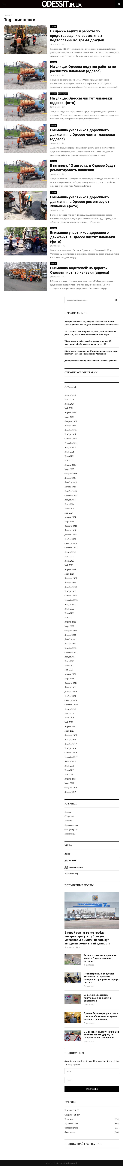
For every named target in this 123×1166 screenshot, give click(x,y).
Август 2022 (70, 604)
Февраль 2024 (70, 525)
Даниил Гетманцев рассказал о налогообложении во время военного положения (101, 1016)
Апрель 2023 (70, 569)
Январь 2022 (70, 634)
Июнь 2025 (69, 456)
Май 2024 (68, 512)
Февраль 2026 (70, 421)
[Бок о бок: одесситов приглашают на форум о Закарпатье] (72, 999)
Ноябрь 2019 (70, 748)
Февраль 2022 (70, 630)
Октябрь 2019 (70, 752)
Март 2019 (69, 783)
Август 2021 (70, 656)
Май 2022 (68, 617)
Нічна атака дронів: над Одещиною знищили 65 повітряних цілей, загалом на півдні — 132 (87, 343)
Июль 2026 (69, 399)
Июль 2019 (69, 765)
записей (70, 860)
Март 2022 (69, 626)
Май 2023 (68, 565)
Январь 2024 (70, 530)
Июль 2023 (69, 556)
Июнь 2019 (69, 770)
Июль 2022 (69, 608)
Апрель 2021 (70, 674)
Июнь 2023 (69, 560)
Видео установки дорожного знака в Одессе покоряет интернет (100, 958)
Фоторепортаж (63, 94)
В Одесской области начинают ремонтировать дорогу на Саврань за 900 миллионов (101, 1035)
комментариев (73, 866)
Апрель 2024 (70, 517)
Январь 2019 (70, 791)
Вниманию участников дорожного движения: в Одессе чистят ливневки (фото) (82, 237)
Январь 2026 (70, 425)
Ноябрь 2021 (70, 643)
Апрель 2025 (70, 464)
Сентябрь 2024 (71, 495)
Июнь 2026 (69, 403)
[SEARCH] (116, 300)
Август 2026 (70, 395)
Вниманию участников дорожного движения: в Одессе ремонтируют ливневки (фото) (79, 201)
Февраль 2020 (70, 735)
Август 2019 (70, 761)
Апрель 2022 (70, 621)
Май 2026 (68, 408)
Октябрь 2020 (70, 700)
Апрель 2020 (70, 726)
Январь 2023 (70, 582)
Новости (53, 27)
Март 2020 (69, 730)
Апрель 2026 (70, 412)
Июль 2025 (69, 451)
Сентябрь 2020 (71, 704)
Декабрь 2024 (70, 482)
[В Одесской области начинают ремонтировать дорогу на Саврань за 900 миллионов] (72, 1036)
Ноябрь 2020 (70, 696)
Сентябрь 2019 (71, 756)
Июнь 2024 (69, 508)
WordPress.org (71, 873)
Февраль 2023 (70, 578)
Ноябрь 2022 (70, 591)
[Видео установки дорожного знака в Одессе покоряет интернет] (72, 959)
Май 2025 (68, 460)
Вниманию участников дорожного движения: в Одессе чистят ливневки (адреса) (82, 134)
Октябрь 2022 (70, 595)
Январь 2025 (70, 477)
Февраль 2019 (70, 787)
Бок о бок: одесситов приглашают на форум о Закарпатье (97, 998)
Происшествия (71, 824)
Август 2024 (70, 499)
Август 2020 (70, 709)
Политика (68, 820)
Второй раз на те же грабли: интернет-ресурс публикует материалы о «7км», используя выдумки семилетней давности (87, 938)
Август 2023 (70, 552)
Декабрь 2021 (70, 639)
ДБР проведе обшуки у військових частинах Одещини (90, 360)
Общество (69, 816)
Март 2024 (69, 521)
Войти (67, 853)
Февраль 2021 (70, 682)
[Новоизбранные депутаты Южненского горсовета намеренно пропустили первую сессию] (72, 977)
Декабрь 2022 (70, 586)
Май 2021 (68, 669)
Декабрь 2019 (70, 743)
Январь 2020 (70, 739)
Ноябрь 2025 (70, 434)
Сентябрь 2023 (71, 547)
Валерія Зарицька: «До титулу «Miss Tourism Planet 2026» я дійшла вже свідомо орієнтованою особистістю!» (91, 323)
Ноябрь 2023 (70, 539)
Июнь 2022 (69, 613)
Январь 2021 (70, 687)
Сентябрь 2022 (71, 599)
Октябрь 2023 (70, 543)
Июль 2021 (69, 661)
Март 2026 (69, 416)
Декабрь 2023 (70, 534)
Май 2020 (68, 722)
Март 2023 (69, 573)
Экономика (69, 833)
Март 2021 (69, 678)
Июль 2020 (69, 713)
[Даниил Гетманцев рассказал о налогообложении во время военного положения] (72, 1017)
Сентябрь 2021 (71, 652)
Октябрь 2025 (70, 438)
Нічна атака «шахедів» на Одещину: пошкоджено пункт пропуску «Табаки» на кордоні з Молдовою (91, 352)
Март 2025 (69, 469)
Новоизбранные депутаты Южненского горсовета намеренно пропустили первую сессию (101, 978)
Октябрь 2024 (70, 491)
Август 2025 (70, 447)
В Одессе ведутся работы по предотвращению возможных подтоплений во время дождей (77, 35)
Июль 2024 (69, 504)
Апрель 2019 (70, 778)
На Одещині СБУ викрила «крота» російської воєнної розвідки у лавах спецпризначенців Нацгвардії (90, 333)
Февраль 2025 (70, 473)
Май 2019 (68, 774)
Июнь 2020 (69, 717)
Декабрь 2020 (70, 691)
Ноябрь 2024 (70, 486)
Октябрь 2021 (70, 647)
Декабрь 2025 (70, 429)
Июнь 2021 (69, 665)
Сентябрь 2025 (71, 443)
